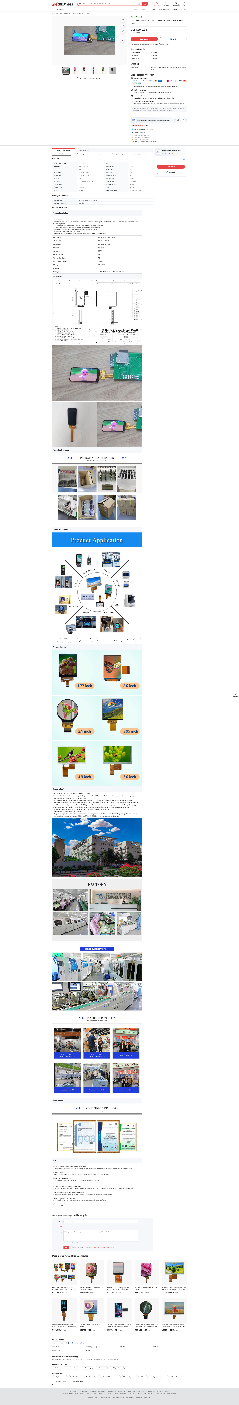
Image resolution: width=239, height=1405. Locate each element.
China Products (83, 1391)
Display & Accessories (75, 13)
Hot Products (73, 1391)
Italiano (110, 1393)
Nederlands (123, 1393)
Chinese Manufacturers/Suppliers (97, 1391)
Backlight (88, 1350)
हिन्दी (145, 1393)
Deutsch (116, 1393)
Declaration (139, 1397)
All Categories (59, 9)
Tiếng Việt (162, 1393)
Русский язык (102, 1393)
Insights (167, 1391)
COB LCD (155, 1347)
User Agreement (130, 1397)
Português (88, 1393)
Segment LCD (56, 1350)
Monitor (76, 1368)
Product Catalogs (78, 1343)
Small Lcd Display (88, 1368)
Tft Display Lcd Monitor (60, 1381)
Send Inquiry (144, 39)
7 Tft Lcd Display (141, 1377)
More (54, 1385)
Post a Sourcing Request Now (104, 1247)
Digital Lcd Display (75, 1377)
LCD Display (86, 13)
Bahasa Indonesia (171, 1393)
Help (153, 9)
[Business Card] (184, 159)
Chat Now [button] (174, 39)
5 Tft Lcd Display (128, 1377)
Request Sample (164, 44)
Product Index (151, 1391)
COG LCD (122, 1347)
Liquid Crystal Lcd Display (117, 1368)
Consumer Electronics (62, 13)
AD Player (67, 1368)
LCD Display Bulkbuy (77, 1381)
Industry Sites (131, 1391)
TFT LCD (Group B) (91, 1347)
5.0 (163, 153)
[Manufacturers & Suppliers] (62, 4)
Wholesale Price (122, 1391)
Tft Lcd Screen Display (174, 1377)
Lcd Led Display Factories (91, 1377)
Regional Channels (141, 1391)
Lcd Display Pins (101, 1368)
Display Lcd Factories (60, 1377)
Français (95, 1393)
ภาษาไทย (150, 1393)
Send (66, 1247)
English (76, 1393)
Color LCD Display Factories (111, 1377)
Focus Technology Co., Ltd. (107, 1397)
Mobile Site (160, 1391)
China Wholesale (112, 1391)
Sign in (185, 5)
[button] (147, 154)
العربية (129, 1393)
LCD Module (57, 1368)
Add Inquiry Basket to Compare (90, 78)
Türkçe (156, 1393)
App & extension (164, 9)
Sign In (134, 142)
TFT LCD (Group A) (57, 1347)
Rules (185, 9)
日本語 (140, 1393)
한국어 (134, 1393)
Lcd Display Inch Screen (157, 1377)
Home (53, 13)
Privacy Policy (147, 1397)
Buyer (144, 9)
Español (82, 1393)
